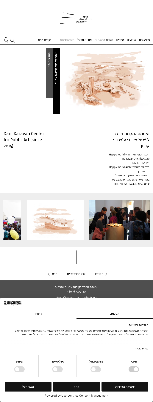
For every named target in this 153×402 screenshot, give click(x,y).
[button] (6, 37)
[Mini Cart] (5, 41)
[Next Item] (11, 220)
